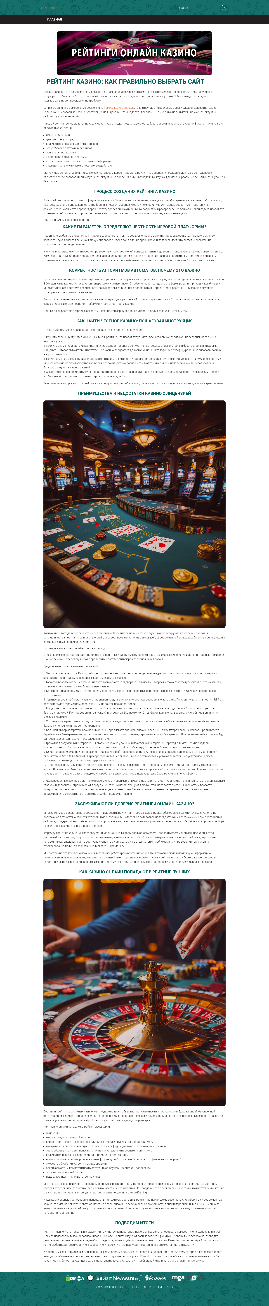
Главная (54, 19)
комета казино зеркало (119, 107)
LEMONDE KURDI (53, 8)
